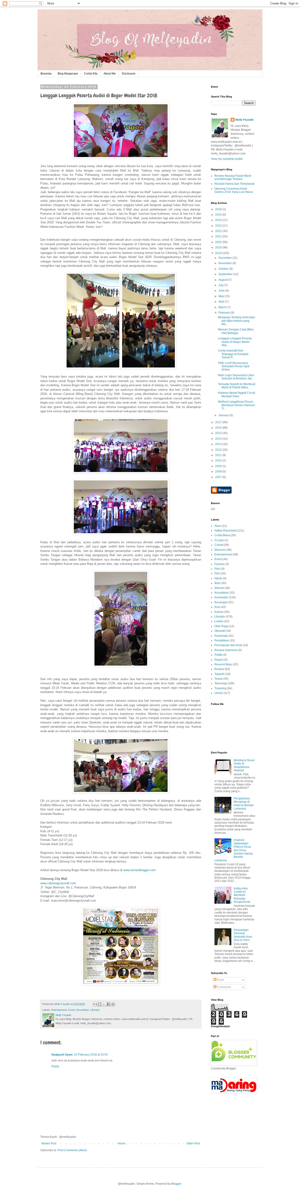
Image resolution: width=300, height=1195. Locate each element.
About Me (110, 73)
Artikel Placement (225, 530)
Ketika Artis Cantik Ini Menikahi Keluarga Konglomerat (242, 895)
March (222, 307)
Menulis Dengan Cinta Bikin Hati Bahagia (236, 331)
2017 (218, 422)
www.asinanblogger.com (139, 870)
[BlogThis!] (99, 1004)
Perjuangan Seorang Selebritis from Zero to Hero (243, 935)
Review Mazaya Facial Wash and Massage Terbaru (232, 177)
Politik (218, 654)
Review (219, 669)
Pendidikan (221, 640)
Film (217, 573)
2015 (218, 433)
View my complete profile (227, 159)
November (225, 263)
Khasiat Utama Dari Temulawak (234, 183)
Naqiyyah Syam (62, 1054)
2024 (218, 220)
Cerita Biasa (222, 535)
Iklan (217, 583)
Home (121, 1143)
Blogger (176, 1183)
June (221, 290)
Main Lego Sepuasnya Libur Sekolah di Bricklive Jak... (236, 377)
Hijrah (218, 578)
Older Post (193, 1143)
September (225, 274)
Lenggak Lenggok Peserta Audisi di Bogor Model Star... (235, 342)
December (225, 257)
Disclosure (128, 73)
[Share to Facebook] (108, 1004)
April (221, 301)
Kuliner (219, 612)
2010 (218, 460)
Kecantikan (82, 1009)
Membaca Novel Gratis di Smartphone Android (244, 765)
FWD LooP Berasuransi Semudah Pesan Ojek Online (233, 366)
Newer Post (48, 1143)
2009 (218, 466)
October (223, 268)
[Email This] (95, 1004)
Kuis (217, 607)
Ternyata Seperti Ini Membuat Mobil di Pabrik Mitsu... (236, 385)
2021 (218, 236)
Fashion (219, 564)
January (223, 415)
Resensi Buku (223, 664)
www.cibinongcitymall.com (58, 883)
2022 (218, 231)
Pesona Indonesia (226, 650)
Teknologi (220, 683)
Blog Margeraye (68, 73)
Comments (223, 987)
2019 (218, 247)
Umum (218, 693)
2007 (218, 477)
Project (218, 659)
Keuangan (221, 602)
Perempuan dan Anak (228, 645)
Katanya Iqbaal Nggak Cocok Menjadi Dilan (236, 394)
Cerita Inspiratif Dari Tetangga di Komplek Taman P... (233, 354)
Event (71, 1009)
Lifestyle (95, 1009)
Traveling (220, 688)
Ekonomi (220, 549)
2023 (218, 225)
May (221, 296)
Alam (217, 526)
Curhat (218, 545)
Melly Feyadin (244, 119)
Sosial (218, 678)
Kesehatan (221, 597)
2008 (218, 471)
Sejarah (219, 674)
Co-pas (219, 540)
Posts (220, 979)
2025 (218, 214)
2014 (218, 438)
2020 (218, 242)
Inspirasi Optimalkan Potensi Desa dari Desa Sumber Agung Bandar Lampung (233, 850)
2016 (218, 427)
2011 (218, 455)
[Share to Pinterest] (113, 1004)
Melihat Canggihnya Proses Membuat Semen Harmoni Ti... (236, 405)
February (224, 312)
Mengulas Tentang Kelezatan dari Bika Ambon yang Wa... (236, 321)
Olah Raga (221, 626)
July (221, 285)
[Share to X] (104, 1004)
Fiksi (217, 568)
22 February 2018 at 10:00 (91, 1054)
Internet (219, 588)
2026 (218, 209)
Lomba (218, 621)
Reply (55, 1066)
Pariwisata (221, 635)
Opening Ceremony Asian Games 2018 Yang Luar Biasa (233, 190)
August (223, 279)
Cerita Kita (91, 73)
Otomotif (219, 631)
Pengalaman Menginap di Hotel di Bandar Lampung (244, 803)
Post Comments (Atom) (72, 1150)
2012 (218, 449)
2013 (218, 444)
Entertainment (59, 1009)
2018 (218, 253)
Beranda (46, 73)
